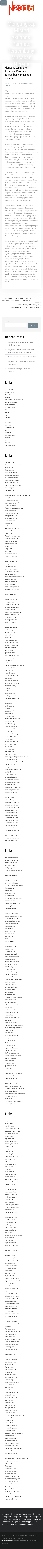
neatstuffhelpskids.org (12, 962)
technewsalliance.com (12, 1342)
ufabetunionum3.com (12, 1296)
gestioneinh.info (10, 1372)
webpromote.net (10, 1000)
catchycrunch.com (10, 1149)
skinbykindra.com (10, 1468)
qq (7, 1524)
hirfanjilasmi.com (10, 736)
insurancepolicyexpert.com (13, 916)
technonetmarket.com (12, 1344)
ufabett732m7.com (11, 1385)
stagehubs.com (10, 1121)
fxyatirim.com (9, 1200)
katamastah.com (10, 701)
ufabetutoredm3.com (11, 825)
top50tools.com (10, 926)
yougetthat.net (9, 551)
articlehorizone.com (11, 1250)
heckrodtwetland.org (11, 1023)
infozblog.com (9, 992)
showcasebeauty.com (12, 913)
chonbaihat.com (10, 995)
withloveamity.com (11, 1194)
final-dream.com (10, 1367)
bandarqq (8, 443)
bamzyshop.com (10, 1405)
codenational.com (10, 1474)
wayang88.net (9, 1311)
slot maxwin (17, 1519)
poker (7, 430)
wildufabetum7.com (11, 840)
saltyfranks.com (10, 931)
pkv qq (7, 410)
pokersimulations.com (12, 1278)
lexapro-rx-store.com (11, 1083)
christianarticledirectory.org (13, 1101)
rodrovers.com (9, 1240)
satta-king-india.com (11, 1245)
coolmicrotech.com (11, 1441)
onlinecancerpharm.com (12, 658)
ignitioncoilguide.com (11, 1489)
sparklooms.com (10, 785)
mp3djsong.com (10, 868)
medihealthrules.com (11, 1418)
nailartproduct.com (11, 1227)
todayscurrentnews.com (12, 795)
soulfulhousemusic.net (12, 782)
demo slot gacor (10, 435)
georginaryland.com (11, 1012)
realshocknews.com (11, 675)
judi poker (8, 394)
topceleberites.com (11, 1291)
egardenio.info (9, 711)
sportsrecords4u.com (11, 1288)
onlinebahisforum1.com (12, 1131)
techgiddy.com (9, 498)
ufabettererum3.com (11, 805)
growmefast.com (10, 653)
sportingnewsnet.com (12, 604)
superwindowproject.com (13, 1055)
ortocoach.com (9, 752)
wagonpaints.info (10, 1354)
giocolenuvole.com (11, 1189)
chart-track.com (10, 969)
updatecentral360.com (12, 698)
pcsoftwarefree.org (11, 1182)
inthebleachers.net (11, 1081)
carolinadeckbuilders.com (13, 921)
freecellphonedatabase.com (14, 508)
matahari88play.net (11, 584)
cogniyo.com (9, 731)
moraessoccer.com (11, 964)
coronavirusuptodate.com (13, 1258)
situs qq (7, 397)
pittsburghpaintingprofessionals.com (16, 757)
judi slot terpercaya (11, 402)
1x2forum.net (9, 1123)
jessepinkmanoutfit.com (12, 528)
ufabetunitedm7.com (11, 820)
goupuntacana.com (11, 1141)
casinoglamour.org (11, 1096)
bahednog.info (9, 488)
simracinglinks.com (11, 906)
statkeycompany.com (11, 918)
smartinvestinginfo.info (12, 1339)
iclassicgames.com (11, 561)
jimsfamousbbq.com (11, 858)
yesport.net (8, 546)
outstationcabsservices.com (14, 1433)
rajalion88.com (9, 1139)
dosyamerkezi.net (10, 908)
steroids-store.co (10, 1002)
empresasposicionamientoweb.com (16, 1458)
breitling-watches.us (11, 883)
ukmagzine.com (10, 521)
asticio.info (8, 708)
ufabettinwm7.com (11, 813)
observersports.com (11, 569)
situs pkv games (10, 392)
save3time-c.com (10, 893)
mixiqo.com (8, 747)
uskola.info (8, 1352)
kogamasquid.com (11, 1091)
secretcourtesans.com (12, 1128)
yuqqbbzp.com (9, 1253)
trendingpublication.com (12, 802)
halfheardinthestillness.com (14, 1025)
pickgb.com (8, 678)
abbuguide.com (10, 1202)
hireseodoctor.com (11, 1268)
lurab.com (8, 1486)
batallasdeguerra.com (12, 957)
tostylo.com (8, 549)
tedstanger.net (9, 1347)
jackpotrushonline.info (12, 503)
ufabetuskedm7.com (11, 823)
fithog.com (8, 1007)
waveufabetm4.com (11, 1309)
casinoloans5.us (10, 1040)
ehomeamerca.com (11, 1212)
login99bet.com (10, 1126)
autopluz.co (8, 891)
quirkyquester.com (11, 767)
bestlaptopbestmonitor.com (14, 1010)
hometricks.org (9, 739)
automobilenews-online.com (14, 1448)
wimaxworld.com (10, 977)
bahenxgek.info (10, 490)
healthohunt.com (10, 1334)
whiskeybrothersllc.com (12, 838)
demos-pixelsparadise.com (13, 898)
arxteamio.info (9, 714)
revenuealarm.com (11, 1484)
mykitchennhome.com (12, 1048)
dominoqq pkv (16, 1514)
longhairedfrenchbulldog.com (14, 577)
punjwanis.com (10, 462)
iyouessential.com (10, 1192)
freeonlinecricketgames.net (13, 979)
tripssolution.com (10, 1243)
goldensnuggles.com (11, 538)
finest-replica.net (10, 1370)
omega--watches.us (11, 880)
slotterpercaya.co (10, 774)
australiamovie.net (11, 863)
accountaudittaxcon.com (12, 719)
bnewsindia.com (10, 1400)
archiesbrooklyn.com (11, 987)
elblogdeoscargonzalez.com (14, 997)
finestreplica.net (10, 1329)
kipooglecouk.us (10, 1045)
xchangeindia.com (10, 1438)
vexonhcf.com (9, 896)
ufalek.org (8, 660)
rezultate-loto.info (10, 1283)
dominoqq (27, 1514)
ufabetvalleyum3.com (12, 830)
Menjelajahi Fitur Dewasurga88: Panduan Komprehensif (21, 362)
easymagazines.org (11, 734)
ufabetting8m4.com (11, 1293)
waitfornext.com (10, 1357)
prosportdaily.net (10, 1375)
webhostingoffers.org (12, 1207)
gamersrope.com (10, 511)
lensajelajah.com (10, 1164)
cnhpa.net (8, 688)
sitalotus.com (9, 691)
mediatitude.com (10, 901)
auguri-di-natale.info (11, 875)
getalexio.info (9, 716)
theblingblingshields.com (13, 612)
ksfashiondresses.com (12, 683)
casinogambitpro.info (11, 478)
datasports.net (9, 625)
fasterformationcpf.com (12, 536)
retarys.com (9, 533)
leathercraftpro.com (11, 741)
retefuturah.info (10, 1337)
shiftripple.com (9, 772)
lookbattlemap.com (11, 541)
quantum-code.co (10, 1362)
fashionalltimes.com (11, 1451)
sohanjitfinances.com (12, 780)
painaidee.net (9, 592)
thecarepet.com (10, 470)
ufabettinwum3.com (11, 815)
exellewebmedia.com (11, 513)
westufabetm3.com (11, 835)
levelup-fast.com (10, 1273)
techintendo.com (10, 1215)
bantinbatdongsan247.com (13, 485)
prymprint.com (9, 721)
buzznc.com (9, 1463)
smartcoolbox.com (11, 777)
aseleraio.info (9, 706)
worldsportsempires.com (13, 696)
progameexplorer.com (12, 1476)
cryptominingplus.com (12, 571)
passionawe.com (10, 754)
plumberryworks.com (11, 759)
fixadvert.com (9, 888)
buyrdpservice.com (11, 544)
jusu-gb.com (9, 467)
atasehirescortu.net (11, 627)
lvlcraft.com (8, 1232)
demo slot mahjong (11, 407)
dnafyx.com (8, 1187)
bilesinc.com (9, 944)
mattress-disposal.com (12, 663)
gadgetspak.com (10, 1263)
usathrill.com (9, 1420)
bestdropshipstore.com (12, 1220)
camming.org (9, 1136)
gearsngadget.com (11, 1265)
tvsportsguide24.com (11, 642)
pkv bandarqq (9, 389)
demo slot (8, 417)
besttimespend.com (11, 726)
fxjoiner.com (9, 1466)
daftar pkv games (10, 445)
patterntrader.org (10, 686)
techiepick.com (9, 1403)
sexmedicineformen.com (13, 769)
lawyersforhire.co (10, 579)
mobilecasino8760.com (12, 1035)
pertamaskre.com (10, 493)
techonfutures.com (11, 1410)
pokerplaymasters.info (12, 480)
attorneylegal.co (10, 635)
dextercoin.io (9, 1099)
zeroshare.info (10, 941)
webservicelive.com (11, 1499)
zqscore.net (9, 703)
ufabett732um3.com (11, 1349)
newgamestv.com (10, 617)
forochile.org (9, 967)
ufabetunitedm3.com (11, 818)
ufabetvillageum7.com (12, 1304)
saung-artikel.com (10, 564)
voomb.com (8, 637)
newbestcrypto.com (11, 556)
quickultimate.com (10, 764)
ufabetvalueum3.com (11, 1298)
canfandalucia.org (10, 1425)
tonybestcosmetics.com (12, 1461)
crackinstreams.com (11, 1260)
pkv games (7, 1516)
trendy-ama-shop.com (12, 1382)
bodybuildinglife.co (11, 668)
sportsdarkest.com (11, 594)
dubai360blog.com (10, 648)
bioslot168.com (9, 1494)
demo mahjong (10, 405)
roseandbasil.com (10, 1015)
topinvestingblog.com (11, 924)
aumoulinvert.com (10, 1050)
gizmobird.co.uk (10, 865)
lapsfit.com (8, 1271)
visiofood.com (9, 1387)
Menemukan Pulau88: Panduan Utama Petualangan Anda (20, 343)
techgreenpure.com (11, 1217)
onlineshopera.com (11, 1174)
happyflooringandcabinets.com (15, 665)
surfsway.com (9, 1225)
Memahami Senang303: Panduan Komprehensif (19, 370)
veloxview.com (9, 833)
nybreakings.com (10, 1430)
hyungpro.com (9, 602)
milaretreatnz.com (10, 946)
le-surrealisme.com (11, 911)
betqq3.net (8, 1038)
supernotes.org (10, 693)
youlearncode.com (11, 1197)
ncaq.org (8, 1169)
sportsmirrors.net (10, 622)
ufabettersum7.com (11, 810)
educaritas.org (9, 1161)
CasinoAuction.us (10, 1043)
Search (7, 322)
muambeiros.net (10, 990)
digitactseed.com (10, 1230)
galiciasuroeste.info (11, 954)
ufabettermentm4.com (12, 807)
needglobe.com (10, 749)
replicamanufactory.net (12, 1281)
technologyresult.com (12, 1205)
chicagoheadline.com (11, 1134)
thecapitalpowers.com (12, 790)
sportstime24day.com (12, 607)
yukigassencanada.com (12, 1248)
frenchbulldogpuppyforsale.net (15, 1088)
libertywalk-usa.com (11, 860)
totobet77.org (9, 800)
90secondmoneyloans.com (13, 1235)
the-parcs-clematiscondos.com (14, 465)
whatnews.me (9, 1364)
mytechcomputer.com (12, 1491)
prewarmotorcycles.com (12, 903)
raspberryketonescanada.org (14, 1415)
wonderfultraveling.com (12, 972)
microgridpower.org (11, 744)
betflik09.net (9, 1167)
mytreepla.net (9, 1276)
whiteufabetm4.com (11, 1316)
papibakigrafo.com (11, 1058)
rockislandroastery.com (12, 1479)
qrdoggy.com (9, 670)
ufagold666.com (10, 1395)
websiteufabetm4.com (12, 1314)
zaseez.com (9, 1146)
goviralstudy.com (10, 1066)
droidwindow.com (10, 1390)
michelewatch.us (10, 878)
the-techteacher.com (11, 1446)
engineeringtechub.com (12, 630)
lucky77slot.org (9, 650)
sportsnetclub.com (11, 554)
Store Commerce (6, 1541)
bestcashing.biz (10, 982)
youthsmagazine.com (12, 589)
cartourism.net (9, 1068)
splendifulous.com (11, 1286)
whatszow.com (9, 1210)
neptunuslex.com (10, 873)
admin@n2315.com (27, 83)
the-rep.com (9, 929)
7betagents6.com (10, 1255)
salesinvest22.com (11, 1377)
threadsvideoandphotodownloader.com (17, 495)
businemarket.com (11, 582)
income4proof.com (11, 1159)
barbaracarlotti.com (11, 1076)
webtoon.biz (9, 597)
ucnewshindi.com (10, 505)
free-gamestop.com (11, 516)
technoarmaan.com (11, 1456)
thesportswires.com (11, 599)
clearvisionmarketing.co (12, 1359)
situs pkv (8, 433)
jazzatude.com (9, 936)
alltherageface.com (11, 1471)
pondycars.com (10, 1408)
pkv (6, 440)
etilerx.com (8, 1326)
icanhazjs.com (9, 1061)
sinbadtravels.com (11, 518)
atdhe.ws (8, 1020)
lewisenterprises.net (11, 1179)
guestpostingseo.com (12, 475)
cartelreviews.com (10, 1222)
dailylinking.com (10, 1184)
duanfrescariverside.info (13, 1324)
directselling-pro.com (11, 1481)
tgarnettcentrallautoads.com (14, 885)
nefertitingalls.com (11, 1154)
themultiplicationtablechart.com (15, 1094)
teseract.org (9, 1380)
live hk (7, 412)
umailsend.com (10, 531)
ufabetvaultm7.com (11, 1301)
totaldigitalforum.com (11, 1453)
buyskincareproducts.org (13, 1086)
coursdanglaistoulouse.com (14, 870)
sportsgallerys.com (11, 620)
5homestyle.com (10, 1104)
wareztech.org (9, 523)
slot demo (8, 422)
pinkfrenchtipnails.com (12, 615)
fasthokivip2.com (10, 566)
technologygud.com (11, 673)
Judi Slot (7, 86)
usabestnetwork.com (11, 526)
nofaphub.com (9, 1151)
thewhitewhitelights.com (12, 1017)
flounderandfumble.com (12, 1331)
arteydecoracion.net (11, 1005)
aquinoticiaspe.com (11, 574)
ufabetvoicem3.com (11, 1306)
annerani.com (9, 934)
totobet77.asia (9, 797)
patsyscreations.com (11, 1156)
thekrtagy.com (9, 1435)
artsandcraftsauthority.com (13, 1496)
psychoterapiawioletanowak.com (15, 762)
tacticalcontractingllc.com (13, 787)
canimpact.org (9, 1063)
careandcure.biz (10, 729)
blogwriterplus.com (11, 472)
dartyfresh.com (10, 1177)
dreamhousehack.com (12, 1443)
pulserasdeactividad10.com (13, 1073)
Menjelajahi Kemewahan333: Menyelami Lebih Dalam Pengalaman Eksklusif (21, 351)
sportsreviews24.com (11, 645)
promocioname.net (11, 974)
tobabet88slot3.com (11, 792)
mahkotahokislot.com (12, 655)
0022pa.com (9, 939)
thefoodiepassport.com (12, 1053)
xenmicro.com (9, 1172)
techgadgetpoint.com (11, 640)
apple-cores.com (10, 1071)
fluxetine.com (9, 1033)
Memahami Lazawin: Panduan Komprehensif (22, 357)
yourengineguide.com (12, 1428)
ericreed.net (9, 1030)
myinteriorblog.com (11, 1397)
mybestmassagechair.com (13, 1028)
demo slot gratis (10, 420)
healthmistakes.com (11, 681)
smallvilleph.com (10, 951)
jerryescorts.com (10, 632)
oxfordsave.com (10, 559)
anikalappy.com (10, 1319)
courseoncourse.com (11, 483)
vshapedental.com (11, 1423)
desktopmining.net (11, 1078)
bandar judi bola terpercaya (14, 400)
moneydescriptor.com (12, 587)
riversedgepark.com (11, 1144)
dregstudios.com (10, 959)
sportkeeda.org (10, 724)
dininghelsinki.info (11, 1321)
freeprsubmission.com (12, 1392)
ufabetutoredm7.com (11, 828)
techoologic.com (10, 1413)
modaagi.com (9, 949)
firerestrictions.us (10, 984)
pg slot (7, 415)
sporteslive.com (10, 610)
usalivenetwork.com (11, 500)
